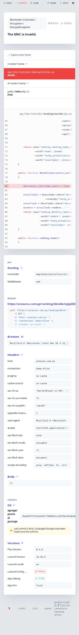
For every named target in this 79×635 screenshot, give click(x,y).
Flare (62, 605)
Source (22, 608)
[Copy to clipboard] (68, 274)
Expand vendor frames (21, 55)
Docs (35, 608)
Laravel (48, 608)
